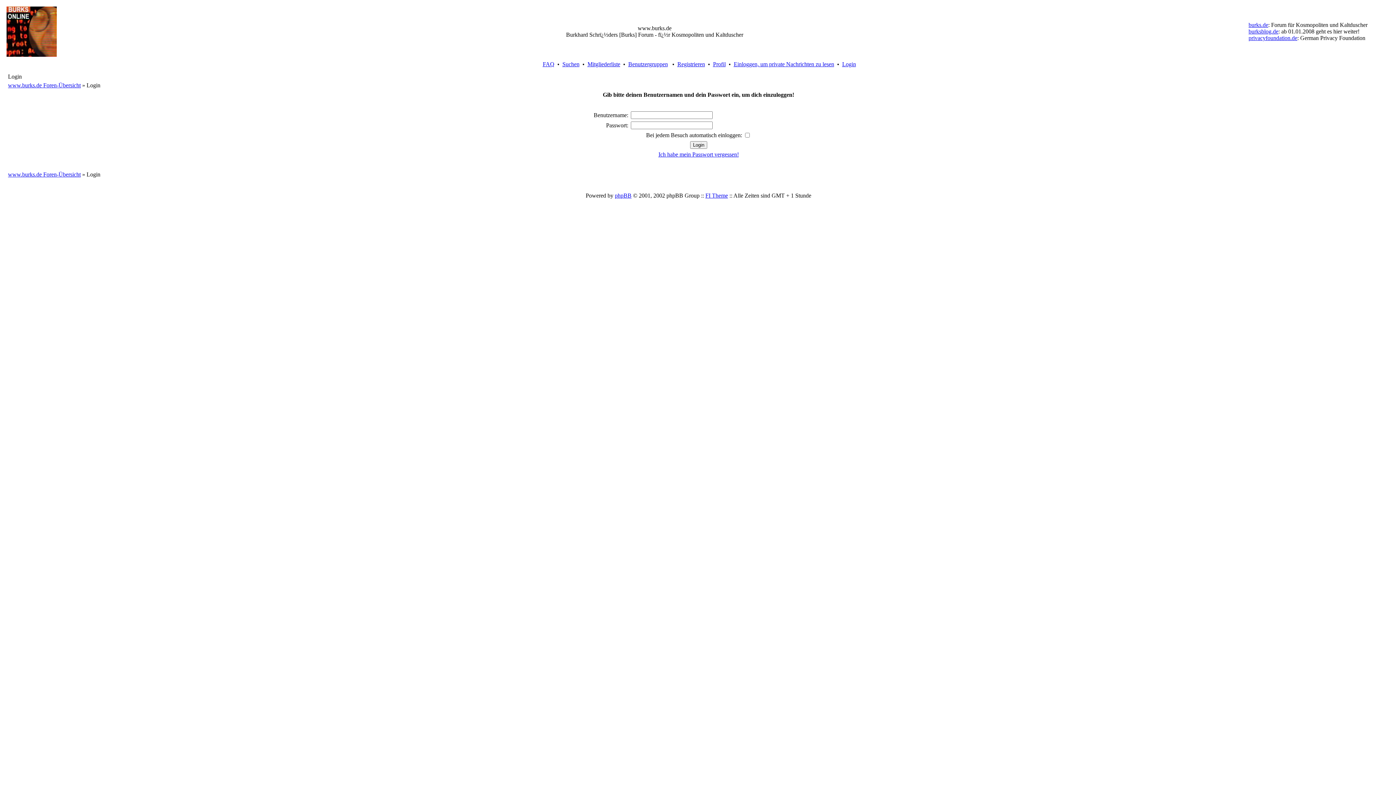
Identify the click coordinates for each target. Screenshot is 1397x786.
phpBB (623, 195)
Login (849, 64)
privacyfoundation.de (1273, 38)
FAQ (548, 64)
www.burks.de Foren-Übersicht (44, 85)
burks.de (1258, 25)
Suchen (571, 64)
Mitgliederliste (604, 64)
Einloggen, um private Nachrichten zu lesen (784, 64)
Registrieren (691, 64)
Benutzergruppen (648, 64)
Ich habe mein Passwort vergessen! (698, 154)
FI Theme (716, 195)
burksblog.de (1263, 31)
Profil (719, 64)
